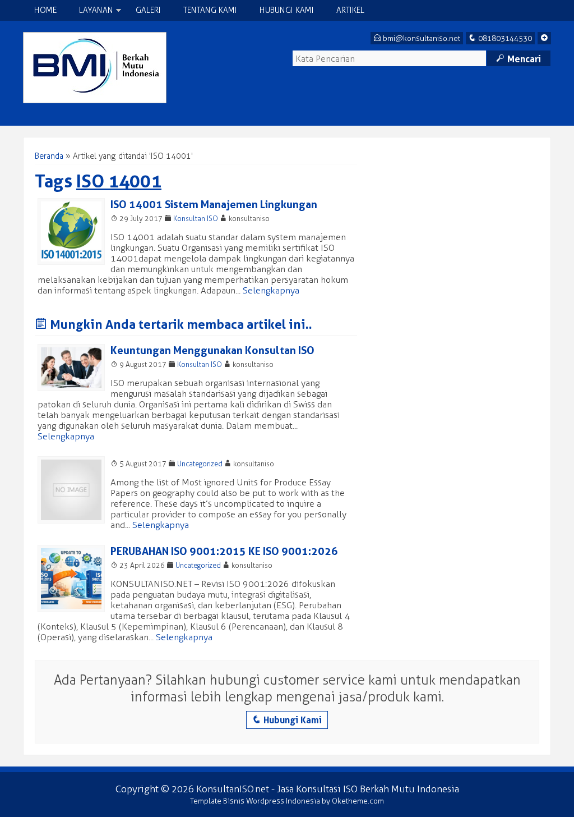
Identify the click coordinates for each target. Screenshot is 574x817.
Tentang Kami (210, 10)
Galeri (148, 10)
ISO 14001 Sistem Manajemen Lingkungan (213, 204)
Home (45, 10)
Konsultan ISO (195, 218)
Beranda (49, 156)
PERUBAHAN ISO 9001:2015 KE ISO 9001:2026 (224, 551)
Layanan (96, 10)
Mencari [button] (518, 59)
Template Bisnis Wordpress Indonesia (255, 801)
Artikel (350, 10)
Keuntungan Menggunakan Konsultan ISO (212, 350)
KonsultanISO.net (232, 789)
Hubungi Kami (287, 10)
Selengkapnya (271, 290)
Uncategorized (200, 464)
